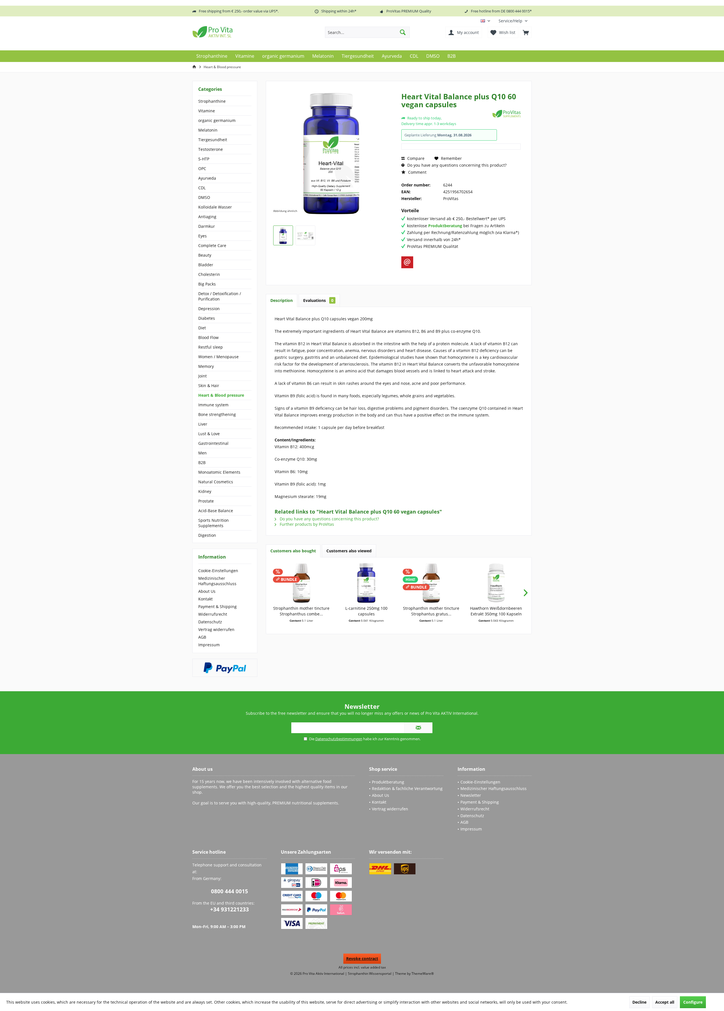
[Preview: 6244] (283, 235)
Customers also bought (293, 550)
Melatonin (207, 130)
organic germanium (217, 120)
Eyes (202, 236)
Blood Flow (208, 337)
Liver (202, 424)
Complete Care (212, 245)
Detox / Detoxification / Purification (219, 296)
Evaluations (318, 300)
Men (202, 453)
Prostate (206, 501)
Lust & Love (209, 433)
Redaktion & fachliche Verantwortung (407, 788)
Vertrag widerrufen (216, 629)
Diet (202, 327)
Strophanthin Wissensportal (370, 973)
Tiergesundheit (212, 139)
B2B (202, 462)
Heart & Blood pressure (221, 395)
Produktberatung (388, 782)
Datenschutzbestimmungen (338, 738)
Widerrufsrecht (212, 614)
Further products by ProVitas (306, 524)
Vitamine (206, 110)
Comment (416, 172)
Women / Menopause (218, 356)
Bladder (205, 264)
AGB (202, 637)
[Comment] (446, 112)
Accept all (664, 1002)
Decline (639, 1002)
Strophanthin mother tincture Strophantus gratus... (431, 611)
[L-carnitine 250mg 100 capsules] (366, 583)
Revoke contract (362, 958)
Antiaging (207, 216)
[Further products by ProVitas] (506, 113)
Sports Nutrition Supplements (213, 523)
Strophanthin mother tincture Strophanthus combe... (301, 611)
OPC (202, 168)
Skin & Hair (208, 385)
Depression (209, 308)
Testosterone (210, 149)
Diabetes (206, 318)
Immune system (213, 404)
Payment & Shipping (217, 606)
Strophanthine (212, 101)
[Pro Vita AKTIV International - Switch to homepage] (233, 32)
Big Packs (207, 284)
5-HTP (203, 159)
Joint (202, 376)
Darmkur (206, 226)
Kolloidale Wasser (215, 207)
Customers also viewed (349, 550)
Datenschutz (210, 621)
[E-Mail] (407, 262)
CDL (202, 187)
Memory (206, 366)
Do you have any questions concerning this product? (456, 165)
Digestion (207, 535)
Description (281, 300)
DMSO (204, 197)
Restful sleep (210, 347)
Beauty (204, 255)
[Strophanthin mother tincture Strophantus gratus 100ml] (431, 583)
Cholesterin (209, 274)
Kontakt (205, 599)
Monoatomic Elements (219, 472)
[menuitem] (513, 20)
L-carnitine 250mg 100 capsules (366, 611)
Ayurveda (207, 178)
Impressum (209, 644)
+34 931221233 (229, 909)
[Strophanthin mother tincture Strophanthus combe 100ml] (301, 583)
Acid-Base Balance (215, 510)
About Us (207, 591)
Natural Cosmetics (215, 481)
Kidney (204, 491)
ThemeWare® (422, 973)
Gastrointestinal (213, 443)
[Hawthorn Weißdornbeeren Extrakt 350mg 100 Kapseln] (496, 583)
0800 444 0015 (229, 891)
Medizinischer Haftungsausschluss (217, 581)
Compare (415, 158)
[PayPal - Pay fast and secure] (225, 667)
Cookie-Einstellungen (218, 570)
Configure (693, 1002)
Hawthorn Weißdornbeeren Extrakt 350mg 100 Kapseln (496, 611)
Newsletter (470, 795)
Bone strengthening (217, 414)
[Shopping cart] (526, 32)
